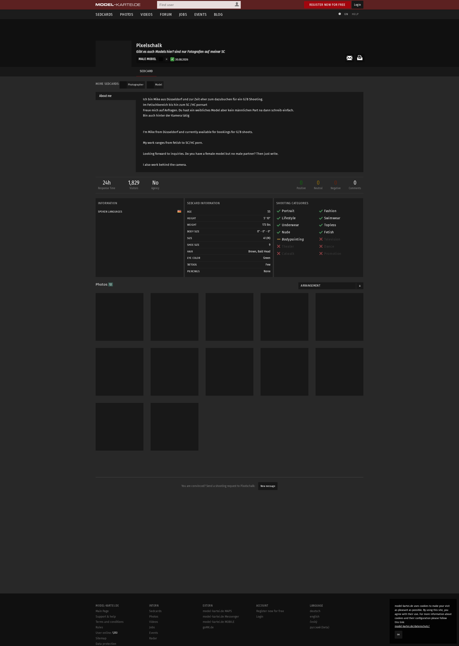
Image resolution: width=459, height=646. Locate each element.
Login (357, 4)
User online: (106, 633)
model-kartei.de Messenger (221, 616)
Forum (166, 14)
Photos (126, 14)
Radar (153, 638)
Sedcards (104, 14)
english (314, 616)
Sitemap (101, 638)
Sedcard (146, 71)
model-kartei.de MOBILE (219, 622)
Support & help (106, 616)
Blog (218, 14)
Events (200, 14)
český (313, 622)
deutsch (315, 611)
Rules (99, 627)
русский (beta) (319, 627)
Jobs (183, 14)
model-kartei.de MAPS (217, 611)
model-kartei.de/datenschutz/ (412, 626)
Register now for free (327, 4)
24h (106, 184)
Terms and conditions (110, 622)
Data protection (106, 644)
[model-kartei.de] (118, 5)
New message (268, 486)
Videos (147, 14)
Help (355, 14)
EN (346, 14)
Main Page (102, 611)
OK (398, 634)
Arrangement (310, 285)
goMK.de (208, 627)
